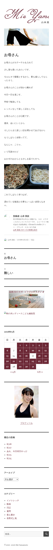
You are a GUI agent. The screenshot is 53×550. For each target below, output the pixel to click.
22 (20, 361)
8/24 (9, 458)
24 (33, 361)
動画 (9, 504)
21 (14, 361)
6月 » (40, 372)
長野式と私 (12, 518)
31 (33, 366)
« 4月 (13, 372)
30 (26, 366)
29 (20, 366)
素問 (9, 511)
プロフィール (26, 423)
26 (45, 361)
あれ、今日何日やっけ (17, 451)
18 (39, 356)
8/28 (9, 444)
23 (26, 361)
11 (39, 350)
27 (7, 366)
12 (46, 350)
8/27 (9, 447)
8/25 (9, 455)
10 (33, 350)
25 (39, 361)
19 (46, 356)
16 (26, 356)
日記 (32, 240)
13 (7, 356)
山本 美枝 (11, 240)
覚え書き (11, 514)
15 (20, 356)
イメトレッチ (13, 500)
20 (7, 361)
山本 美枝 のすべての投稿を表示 (25, 230)
